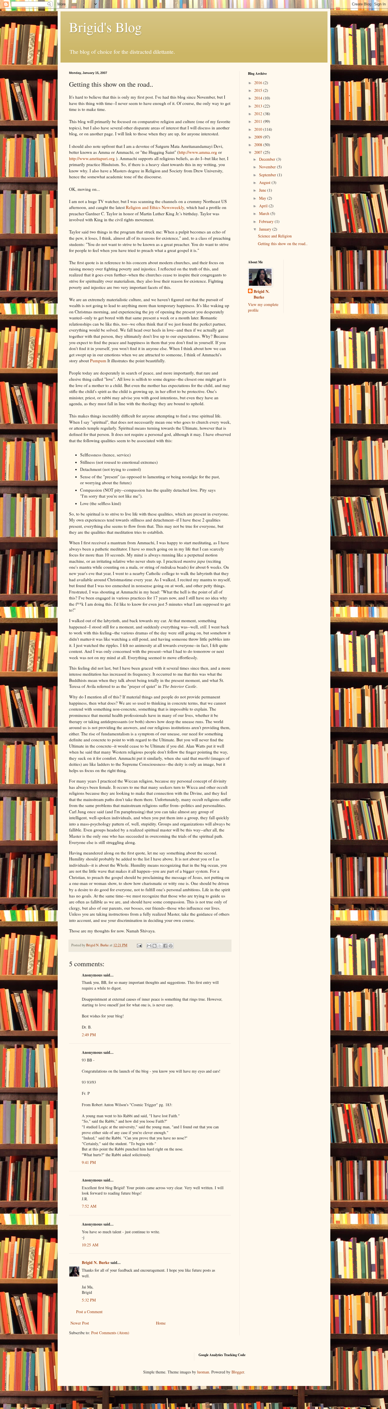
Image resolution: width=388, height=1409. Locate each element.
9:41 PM (89, 1162)
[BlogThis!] (154, 946)
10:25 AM (90, 1244)
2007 (258, 152)
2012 (258, 113)
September (268, 174)
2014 (258, 98)
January (265, 229)
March (264, 213)
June (263, 190)
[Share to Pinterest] (171, 946)
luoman (203, 1372)
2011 (258, 121)
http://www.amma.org (198, 152)
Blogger (237, 1372)
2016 (258, 82)
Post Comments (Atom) (110, 1332)
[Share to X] (160, 946)
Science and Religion (275, 236)
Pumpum (98, 360)
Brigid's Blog (105, 27)
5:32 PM (89, 1300)
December (267, 159)
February (267, 221)
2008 (258, 144)
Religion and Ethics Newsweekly (155, 207)
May (263, 198)
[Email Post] (139, 945)
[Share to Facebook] (165, 946)
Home (161, 1323)
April (264, 205)
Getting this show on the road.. (283, 243)
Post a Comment (89, 1311)
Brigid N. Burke (95, 1262)
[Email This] (149, 946)
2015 (258, 90)
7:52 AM (89, 1206)
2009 (258, 137)
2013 (258, 106)
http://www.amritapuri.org (92, 158)
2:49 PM (89, 1034)
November (268, 166)
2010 (258, 129)
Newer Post (79, 1323)
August (265, 182)
